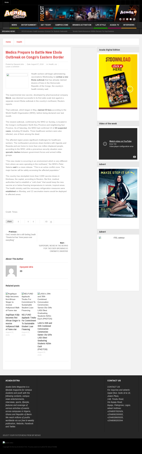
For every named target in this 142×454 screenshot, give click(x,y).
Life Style (101, 24)
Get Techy (46, 24)
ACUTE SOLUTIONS (49, 447)
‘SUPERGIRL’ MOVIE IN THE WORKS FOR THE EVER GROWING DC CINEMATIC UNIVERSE (53, 247)
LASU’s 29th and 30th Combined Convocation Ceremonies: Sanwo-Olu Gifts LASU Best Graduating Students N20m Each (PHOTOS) (45, 336)
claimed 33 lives (45, 110)
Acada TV (114, 24)
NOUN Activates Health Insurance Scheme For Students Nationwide (44, 31)
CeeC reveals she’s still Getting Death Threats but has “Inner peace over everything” (21, 235)
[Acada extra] (15, 13)
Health (19, 41)
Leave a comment (12, 67)
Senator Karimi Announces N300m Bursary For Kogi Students (93, 31)
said (15, 167)
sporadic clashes (13, 152)
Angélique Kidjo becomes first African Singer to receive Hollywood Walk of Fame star (13, 322)
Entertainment (28, 24)
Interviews (128, 24)
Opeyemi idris (26, 266)
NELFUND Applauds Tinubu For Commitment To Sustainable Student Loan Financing (29, 322)
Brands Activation (82, 24)
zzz (55, 64)
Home (7, 2)
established (11, 191)
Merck (8, 98)
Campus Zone (61, 24)
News (14, 24)
